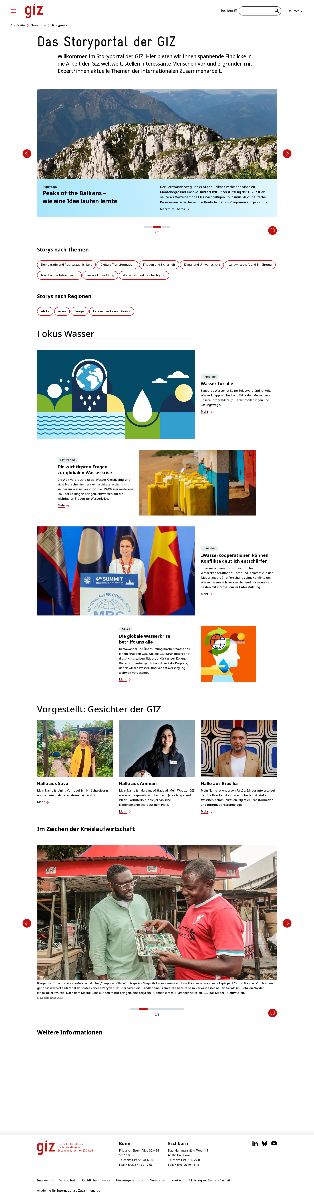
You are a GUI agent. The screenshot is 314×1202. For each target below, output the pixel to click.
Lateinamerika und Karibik (111, 311)
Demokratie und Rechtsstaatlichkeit (66, 265)
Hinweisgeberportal (130, 1180)
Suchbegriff (229, 11)
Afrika (45, 311)
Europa (79, 311)
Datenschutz (68, 1180)
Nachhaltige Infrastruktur (59, 275)
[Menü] (13, 11)
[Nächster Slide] (287, 153)
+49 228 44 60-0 (142, 1160)
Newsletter (158, 1180)
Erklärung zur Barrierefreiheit (209, 1180)
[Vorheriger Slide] (27, 153)
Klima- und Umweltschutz (202, 265)
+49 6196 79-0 (190, 1160)
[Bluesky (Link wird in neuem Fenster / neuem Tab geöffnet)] (264, 1145)
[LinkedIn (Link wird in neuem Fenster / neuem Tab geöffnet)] (255, 1145)
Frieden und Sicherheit (159, 265)
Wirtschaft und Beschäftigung (144, 275)
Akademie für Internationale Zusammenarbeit (69, 1191)
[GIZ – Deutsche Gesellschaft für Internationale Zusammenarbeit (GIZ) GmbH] (34, 11)
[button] (148, 227)
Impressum (45, 1180)
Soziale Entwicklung (100, 275)
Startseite (18, 25)
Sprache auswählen (295, 11)
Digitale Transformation (117, 265)
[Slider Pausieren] (272, 230)
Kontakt (177, 1180)
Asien (62, 311)
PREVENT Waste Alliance (121, 986)
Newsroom (38, 25)
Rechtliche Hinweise (96, 1180)
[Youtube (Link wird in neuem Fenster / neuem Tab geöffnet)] (274, 1145)
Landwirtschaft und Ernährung (250, 265)
